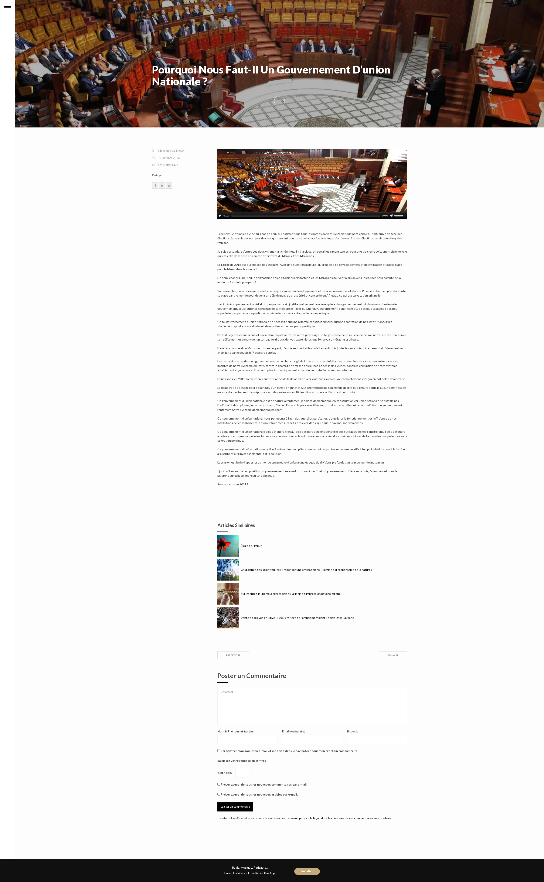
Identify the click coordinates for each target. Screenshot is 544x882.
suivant (393, 655)
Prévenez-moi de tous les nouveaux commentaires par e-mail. (264, 784)
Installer (307, 871)
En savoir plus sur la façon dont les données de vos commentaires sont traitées (339, 818)
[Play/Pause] (220, 215)
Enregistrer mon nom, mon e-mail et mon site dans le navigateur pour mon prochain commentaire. (289, 751)
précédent (233, 655)
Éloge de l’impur (251, 545)
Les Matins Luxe (168, 165)
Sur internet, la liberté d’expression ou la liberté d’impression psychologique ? (292, 593)
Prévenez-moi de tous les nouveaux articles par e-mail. (259, 794)
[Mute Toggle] (391, 215)
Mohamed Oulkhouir (171, 150)
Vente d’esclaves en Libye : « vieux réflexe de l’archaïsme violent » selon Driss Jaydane (297, 617)
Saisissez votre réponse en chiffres (241, 760)
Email (293, 731)
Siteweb (352, 731)
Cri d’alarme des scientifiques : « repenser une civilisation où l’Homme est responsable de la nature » (307, 569)
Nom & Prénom (235, 731)
